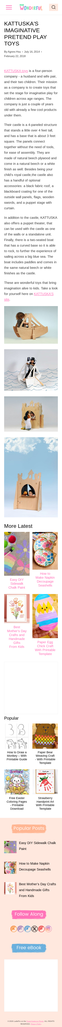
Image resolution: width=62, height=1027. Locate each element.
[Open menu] (9, 7)
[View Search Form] (53, 7)
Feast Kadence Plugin (35, 1021)
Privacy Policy (36, 1024)
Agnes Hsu (14, 51)
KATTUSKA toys (16, 71)
